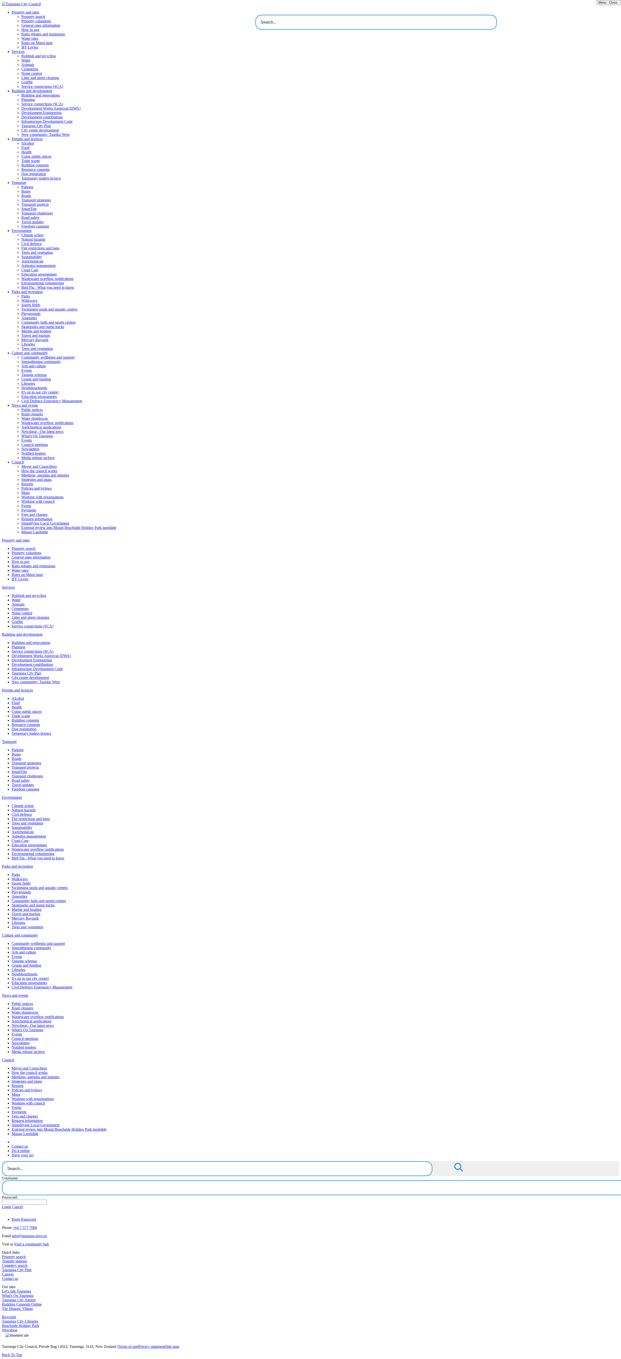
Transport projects (35, 204)
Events (26, 370)
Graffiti (27, 82)
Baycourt (9, 1317)
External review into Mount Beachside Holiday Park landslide (68, 528)
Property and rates (25, 12)
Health (26, 152)
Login (6, 1207)
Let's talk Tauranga (16, 1291)
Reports (27, 484)
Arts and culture (33, 366)
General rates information (40, 25)
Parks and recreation (27, 292)
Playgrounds (31, 314)
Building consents (35, 165)
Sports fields (30, 305)
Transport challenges (37, 213)
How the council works (39, 471)
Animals (27, 65)
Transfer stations (14, 1261)
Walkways (29, 300)
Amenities (29, 318)
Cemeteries (29, 69)
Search (506, 20)
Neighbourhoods (34, 388)
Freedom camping (35, 226)
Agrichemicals (32, 261)
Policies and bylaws (36, 488)
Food (25, 148)
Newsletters (30, 449)
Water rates (29, 38)
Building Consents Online (22, 1304)
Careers (8, 1274)
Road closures (32, 414)
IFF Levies (29, 47)
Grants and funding (36, 379)
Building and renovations (40, 95)
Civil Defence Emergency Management (51, 401)
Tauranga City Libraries (20, 1321)
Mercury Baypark (35, 340)
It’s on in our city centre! (40, 392)
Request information (36, 519)
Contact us (20, 1146)
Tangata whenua (34, 375)
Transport (19, 183)
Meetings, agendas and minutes (45, 475)
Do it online (21, 1151)
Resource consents (35, 169)
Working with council (38, 501)
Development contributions (42, 117)
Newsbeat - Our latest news (42, 431)
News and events (25, 405)
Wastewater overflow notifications (47, 279)
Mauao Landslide (34, 532)
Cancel (17, 1207)
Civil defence (31, 244)
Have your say (23, 1155)
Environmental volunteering (42, 283)
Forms (26, 506)
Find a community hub (31, 1244)
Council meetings (34, 445)
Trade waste (30, 161)
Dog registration (33, 174)
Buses (26, 191)
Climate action (32, 235)
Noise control (31, 73)
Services (18, 51)
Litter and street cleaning (40, 78)
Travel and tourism (35, 335)
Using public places (36, 156)
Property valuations (36, 21)
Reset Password (24, 1219)
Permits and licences (27, 139)
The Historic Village (17, 1309)
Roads (26, 196)
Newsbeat (9, 1330)
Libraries (28, 344)
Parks (25, 296)
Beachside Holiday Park (20, 1326)
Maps (25, 493)
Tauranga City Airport (19, 1300)
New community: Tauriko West (45, 134)
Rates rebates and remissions (43, 34)
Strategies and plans (36, 480)
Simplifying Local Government (45, 523)
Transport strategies (36, 200)
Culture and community (30, 353)
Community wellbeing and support (47, 357)
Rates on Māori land (36, 43)
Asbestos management (38, 266)
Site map (172, 1346)
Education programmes (39, 274)
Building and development (32, 91)
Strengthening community (41, 362)
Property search (33, 17)
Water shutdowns (34, 418)
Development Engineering (41, 113)
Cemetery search (14, 1265)
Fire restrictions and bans (40, 248)
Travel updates (32, 222)
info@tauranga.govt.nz (29, 1236)
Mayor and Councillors (39, 466)
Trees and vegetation (37, 252)
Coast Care (29, 270)
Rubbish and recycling (38, 56)
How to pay (30, 30)
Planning (28, 100)
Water (25, 60)
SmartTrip (29, 209)
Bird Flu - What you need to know (47, 287)
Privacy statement (151, 1346)
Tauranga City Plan (36, 126)
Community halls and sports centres (48, 322)
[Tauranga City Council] (21, 4)
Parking (27, 187)
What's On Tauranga (37, 436)
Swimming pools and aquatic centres (49, 309)
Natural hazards (33, 239)
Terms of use (128, 1346)
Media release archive (38, 458)
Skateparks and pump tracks (42, 327)
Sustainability (31, 257)
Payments (28, 510)
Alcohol (27, 143)
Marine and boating (36, 331)
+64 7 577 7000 (25, 1228)
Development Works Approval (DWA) (51, 108)
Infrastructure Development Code (47, 121)
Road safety (30, 217)
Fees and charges (34, 514)
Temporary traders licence (41, 178)
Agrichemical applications (41, 427)
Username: (10, 1178)
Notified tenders (33, 453)
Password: (10, 1197)
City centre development (40, 130)
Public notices (32, 410)
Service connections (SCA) (42, 86)
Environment (22, 231)
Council (18, 462)
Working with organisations (42, 497)
